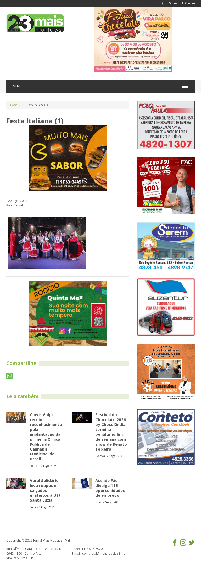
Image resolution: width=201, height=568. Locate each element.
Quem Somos (168, 3)
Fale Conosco (187, 3)
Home (13, 105)
